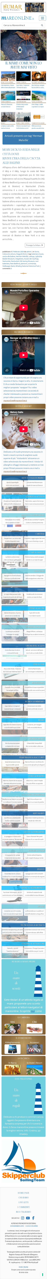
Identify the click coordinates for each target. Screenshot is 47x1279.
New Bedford (15, 263)
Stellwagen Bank (9, 266)
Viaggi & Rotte (21, 254)
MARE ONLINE (23, 1267)
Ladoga (31, 256)
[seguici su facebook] (33, 1218)
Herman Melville (22, 256)
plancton (24, 263)
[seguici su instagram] (22, 1218)
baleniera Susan (37, 254)
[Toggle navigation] (42, 18)
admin (28, 251)
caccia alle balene (9, 256)
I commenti (23, 1207)
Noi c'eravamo (23, 1212)
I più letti (23, 1202)
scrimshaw (32, 263)
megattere (19, 259)
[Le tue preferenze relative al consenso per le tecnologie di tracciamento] (42, 1274)
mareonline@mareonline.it (15, 400)
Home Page (23, 1193)
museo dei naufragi (31, 259)
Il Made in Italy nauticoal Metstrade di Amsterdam (22, 107)
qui (33, 1011)
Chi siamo (23, 1197)
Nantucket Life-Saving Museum (23, 261)
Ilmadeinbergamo (17, 1226)
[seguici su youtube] (28, 1218)
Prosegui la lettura (33, 245)
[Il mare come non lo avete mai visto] (23, 45)
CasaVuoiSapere (31, 1226)
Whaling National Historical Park (27, 266)
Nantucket (6, 261)
